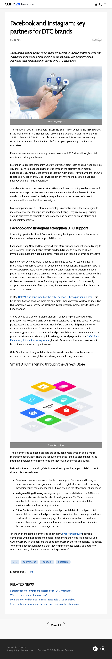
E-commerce (17, 571)
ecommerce (29, 561)
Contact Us (12, 647)
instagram (63, 561)
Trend (30, 571)
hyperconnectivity (72, 533)
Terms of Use (27, 650)
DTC (15, 561)
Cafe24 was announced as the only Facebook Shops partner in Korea (55, 297)
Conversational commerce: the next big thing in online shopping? (44, 604)
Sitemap (22, 647)
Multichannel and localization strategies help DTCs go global (42, 599)
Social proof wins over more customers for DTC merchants (41, 590)
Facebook (47, 561)
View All (56, 625)
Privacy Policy (13, 650)
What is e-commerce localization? (28, 595)
